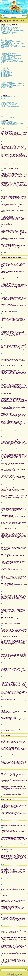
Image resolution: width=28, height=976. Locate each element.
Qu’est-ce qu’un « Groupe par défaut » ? (7, 86)
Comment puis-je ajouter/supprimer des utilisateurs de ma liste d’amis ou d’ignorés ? (13, 98)
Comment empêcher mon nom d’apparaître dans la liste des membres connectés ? (12, 39)
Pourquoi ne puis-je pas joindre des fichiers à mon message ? (11, 58)
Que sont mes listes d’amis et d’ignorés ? (8, 96)
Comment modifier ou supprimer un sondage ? (8, 56)
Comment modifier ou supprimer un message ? (8, 52)
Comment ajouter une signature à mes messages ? (9, 53)
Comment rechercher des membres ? (7, 105)
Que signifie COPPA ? (4, 26)
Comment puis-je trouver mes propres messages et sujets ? (11, 106)
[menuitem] (4, 15)
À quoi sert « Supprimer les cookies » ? (7, 33)
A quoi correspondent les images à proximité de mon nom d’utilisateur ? (12, 43)
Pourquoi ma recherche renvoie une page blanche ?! (9, 104)
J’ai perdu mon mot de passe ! (6, 31)
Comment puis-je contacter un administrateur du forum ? (10, 124)
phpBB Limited (5, 919)
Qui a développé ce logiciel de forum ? (7, 121)
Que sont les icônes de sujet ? (6, 76)
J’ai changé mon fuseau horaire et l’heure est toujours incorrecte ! (12, 41)
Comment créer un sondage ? (6, 54)
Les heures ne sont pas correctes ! (7, 40)
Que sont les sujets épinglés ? (6, 74)
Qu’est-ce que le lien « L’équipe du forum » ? (8, 87)
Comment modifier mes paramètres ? (7, 37)
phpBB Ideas (5, 931)
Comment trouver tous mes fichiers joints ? (8, 117)
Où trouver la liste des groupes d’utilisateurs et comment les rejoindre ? (12, 83)
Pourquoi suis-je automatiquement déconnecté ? (9, 32)
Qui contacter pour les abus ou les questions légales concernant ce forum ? (13, 123)
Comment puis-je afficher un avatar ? (7, 44)
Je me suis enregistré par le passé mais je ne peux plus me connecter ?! (13, 30)
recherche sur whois (19, 941)
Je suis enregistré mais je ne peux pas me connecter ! (10, 28)
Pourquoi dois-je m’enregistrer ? (6, 25)
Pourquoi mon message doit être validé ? (7, 63)
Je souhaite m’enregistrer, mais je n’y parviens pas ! (9, 27)
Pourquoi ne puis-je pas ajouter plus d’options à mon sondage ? (11, 55)
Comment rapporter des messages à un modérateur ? (10, 60)
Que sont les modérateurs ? (5, 81)
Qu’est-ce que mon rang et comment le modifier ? (9, 45)
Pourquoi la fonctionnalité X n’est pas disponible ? (9, 122)
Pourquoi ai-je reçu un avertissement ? (7, 59)
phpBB (15, 311)
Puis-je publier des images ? (5, 71)
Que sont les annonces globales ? (6, 72)
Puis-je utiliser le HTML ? (5, 69)
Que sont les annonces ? (5, 73)
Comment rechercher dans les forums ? (7, 102)
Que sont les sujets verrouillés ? (6, 75)
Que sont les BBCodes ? (5, 68)
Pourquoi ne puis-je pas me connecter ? (7, 29)
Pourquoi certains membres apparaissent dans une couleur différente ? (12, 85)
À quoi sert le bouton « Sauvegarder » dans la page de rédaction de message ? (12, 62)
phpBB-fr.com (10, 973)
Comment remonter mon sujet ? (6, 64)
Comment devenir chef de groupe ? (7, 84)
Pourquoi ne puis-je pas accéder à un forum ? (8, 57)
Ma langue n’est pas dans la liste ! (6, 42)
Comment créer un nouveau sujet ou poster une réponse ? (10, 51)
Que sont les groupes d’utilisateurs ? (7, 82)
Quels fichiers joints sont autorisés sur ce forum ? (9, 116)
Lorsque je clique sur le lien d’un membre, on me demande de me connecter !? (13, 47)
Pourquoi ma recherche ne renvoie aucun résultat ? (9, 103)
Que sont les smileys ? (5, 70)
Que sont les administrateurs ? (6, 80)
